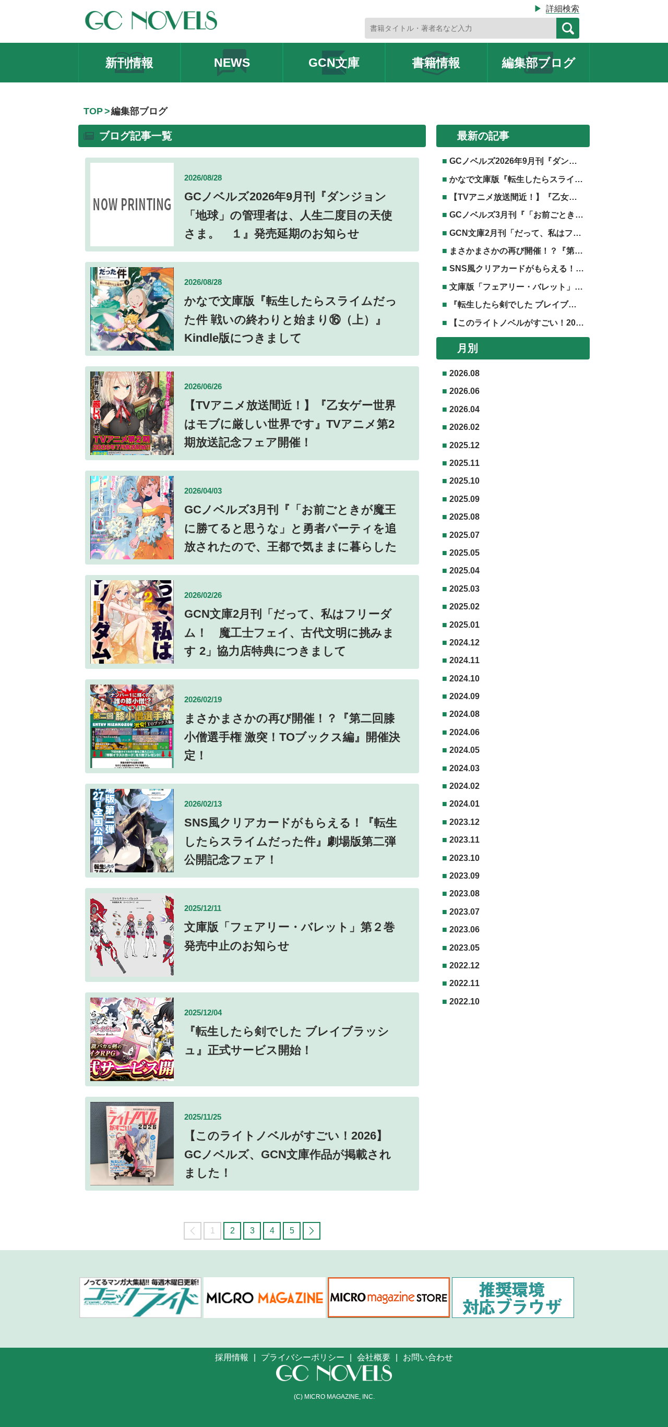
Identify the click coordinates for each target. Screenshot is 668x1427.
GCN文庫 (334, 62)
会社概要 (373, 1357)
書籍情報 (436, 62)
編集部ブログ (539, 62)
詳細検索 (562, 8)
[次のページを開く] (311, 1231)
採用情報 (231, 1357)
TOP (93, 111)
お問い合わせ (428, 1357)
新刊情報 (129, 62)
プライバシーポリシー (302, 1357)
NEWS (232, 62)
